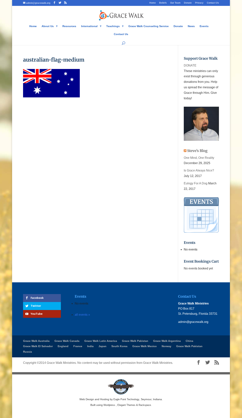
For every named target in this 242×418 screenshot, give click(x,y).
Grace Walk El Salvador (38, 346)
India (90, 346)
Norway (166, 346)
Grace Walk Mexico (144, 346)
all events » (82, 314)
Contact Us (213, 3)
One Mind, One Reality (199, 157)
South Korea (119, 346)
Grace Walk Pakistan (135, 340)
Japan (102, 346)
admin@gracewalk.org (193, 321)
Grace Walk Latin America (100, 340)
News (191, 26)
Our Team (175, 3)
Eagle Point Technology (126, 399)
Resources (69, 26)
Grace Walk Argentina (167, 340)
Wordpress (109, 405)
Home (152, 3)
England (63, 346)
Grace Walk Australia (36, 340)
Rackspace (145, 405)
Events (204, 26)
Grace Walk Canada (66, 340)
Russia (27, 351)
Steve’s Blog (197, 151)
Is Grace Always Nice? (199, 170)
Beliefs (163, 3)
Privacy (199, 3)
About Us (48, 26)
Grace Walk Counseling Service (148, 26)
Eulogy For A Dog (195, 183)
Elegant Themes (126, 405)
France (77, 346)
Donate (188, 3)
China (189, 340)
